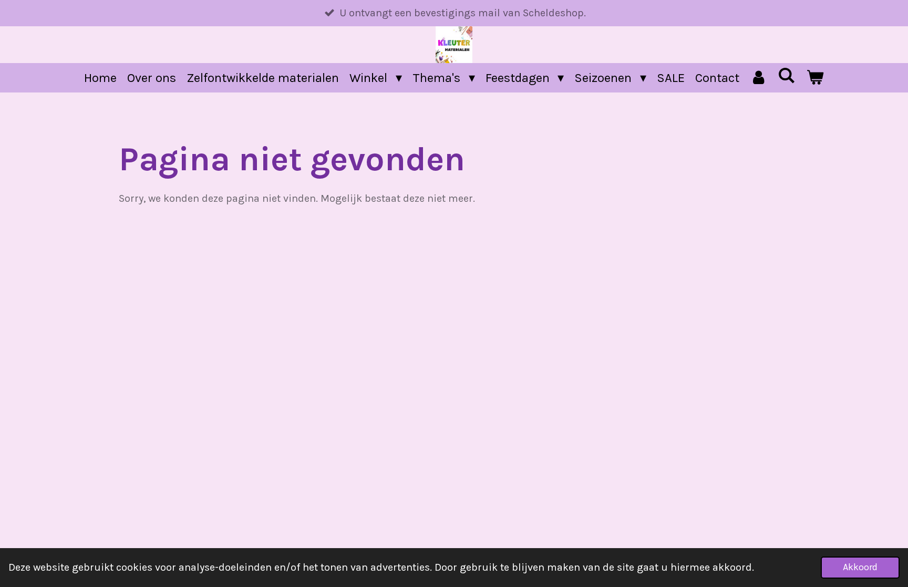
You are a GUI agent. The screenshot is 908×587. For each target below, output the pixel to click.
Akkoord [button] (860, 567)
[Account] (759, 77)
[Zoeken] (786, 75)
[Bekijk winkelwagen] (815, 77)
